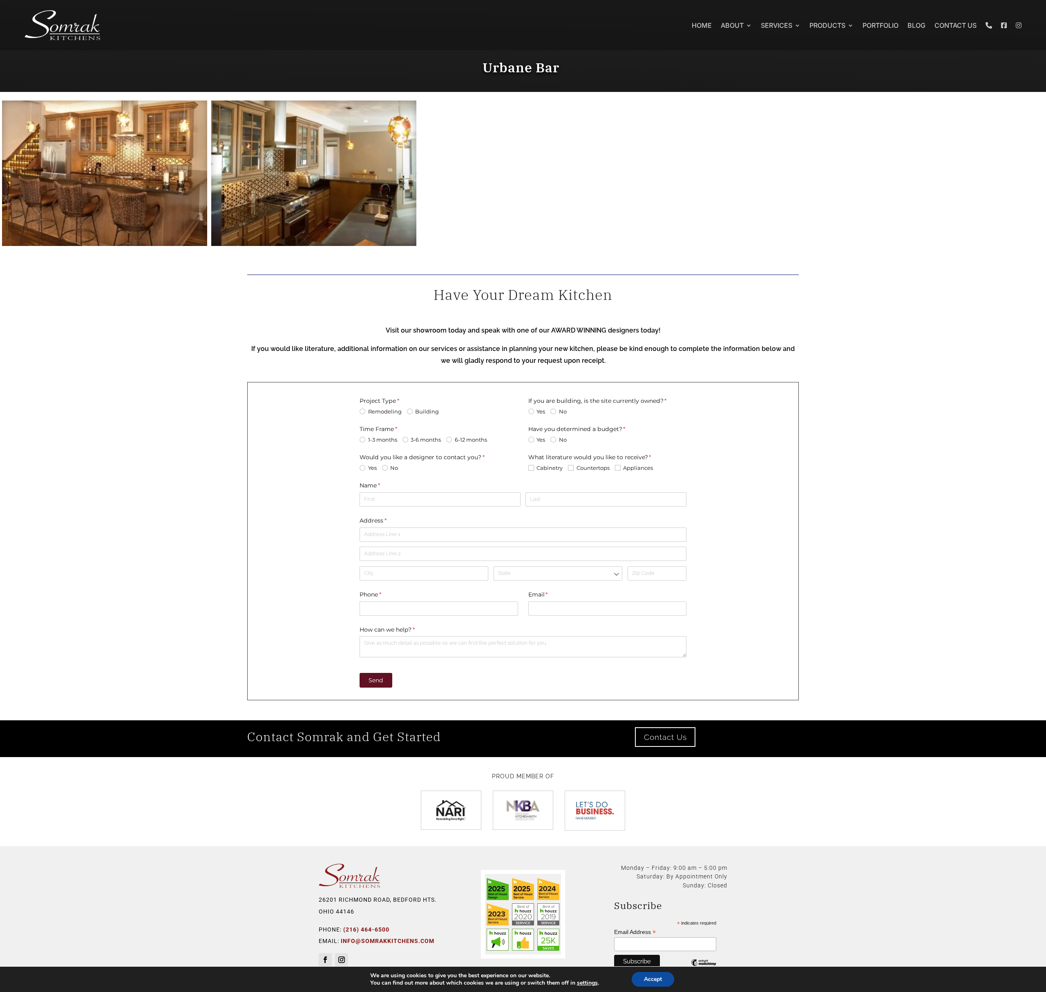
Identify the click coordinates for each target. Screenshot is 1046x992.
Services (776, 25)
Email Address (635, 932)
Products (827, 25)
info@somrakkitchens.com (387, 941)
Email (551, 594)
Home (702, 25)
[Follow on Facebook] (325, 959)
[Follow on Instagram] (341, 959)
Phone (383, 594)
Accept (653, 979)
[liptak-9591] (313, 244)
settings (587, 983)
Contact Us (955, 25)
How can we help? (400, 629)
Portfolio (880, 25)
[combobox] (558, 573)
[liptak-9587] (104, 244)
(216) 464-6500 (366, 929)
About (732, 25)
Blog (916, 25)
